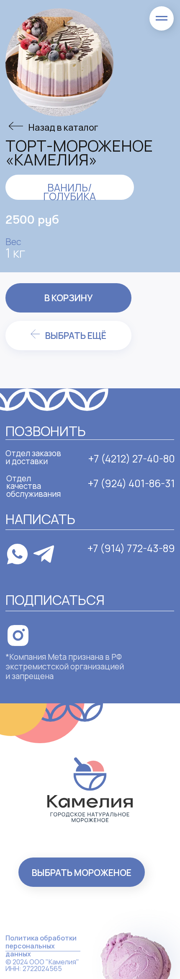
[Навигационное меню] (161, 18)
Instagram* (48, 630)
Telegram (78, 560)
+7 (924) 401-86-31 (131, 483)
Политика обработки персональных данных (41, 945)
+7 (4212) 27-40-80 (131, 458)
